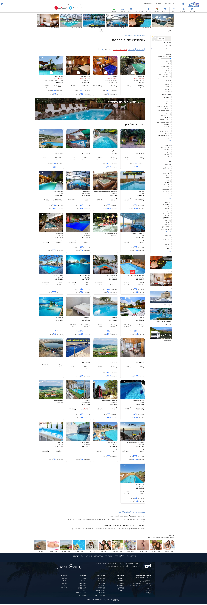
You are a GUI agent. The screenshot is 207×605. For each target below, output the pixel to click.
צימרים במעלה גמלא (100, 595)
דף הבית (149, 589)
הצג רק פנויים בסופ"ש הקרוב (120, 49)
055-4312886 (59, 321)
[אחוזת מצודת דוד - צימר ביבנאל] (51, 231)
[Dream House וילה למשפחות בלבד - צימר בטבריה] (132, 440)
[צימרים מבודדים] (66, 549)
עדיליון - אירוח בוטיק (112, 442)
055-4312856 (59, 237)
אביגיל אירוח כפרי (113, 359)
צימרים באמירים (101, 578)
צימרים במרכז (121, 580)
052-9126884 (86, 195)
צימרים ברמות (102, 592)
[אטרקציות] (114, 10)
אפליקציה (74, 4)
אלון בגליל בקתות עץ (85, 275)
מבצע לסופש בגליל (146, 27)
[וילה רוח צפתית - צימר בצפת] (132, 357)
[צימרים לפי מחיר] (130, 549)
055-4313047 (140, 279)
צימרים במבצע (82, 578)
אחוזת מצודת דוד (58, 233)
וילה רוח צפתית (140, 359)
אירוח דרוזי (148, 11)
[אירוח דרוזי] (148, 10)
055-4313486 (113, 279)
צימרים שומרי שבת (117, 551)
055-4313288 (86, 363)
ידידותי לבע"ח (91, 551)
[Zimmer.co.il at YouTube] (70, 564)
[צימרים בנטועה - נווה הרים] (132, 315)
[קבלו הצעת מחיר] (75, 9)
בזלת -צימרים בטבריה (85, 442)
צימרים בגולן (121, 589)
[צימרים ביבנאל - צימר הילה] (51, 440)
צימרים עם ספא (53, 551)
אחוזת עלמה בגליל (58, 192)
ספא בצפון (64, 584)
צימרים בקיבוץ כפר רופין (57, 359)
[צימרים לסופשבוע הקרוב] (59, 9)
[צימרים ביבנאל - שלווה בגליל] (132, 190)
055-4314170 (59, 446)
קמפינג (84, 590)
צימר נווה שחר (114, 317)
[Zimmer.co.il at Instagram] (75, 566)
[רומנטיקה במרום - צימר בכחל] (105, 148)
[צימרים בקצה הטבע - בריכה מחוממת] (94, 15)
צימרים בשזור (102, 582)
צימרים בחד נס (101, 580)
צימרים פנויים (192, 11)
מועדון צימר (148, 592)
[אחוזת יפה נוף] (117, 15)
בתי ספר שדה (82, 594)
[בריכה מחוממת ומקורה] (71, 15)
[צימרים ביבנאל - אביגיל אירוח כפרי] (105, 357)
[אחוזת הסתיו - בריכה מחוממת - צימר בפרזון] (78, 357)
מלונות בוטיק (64, 585)
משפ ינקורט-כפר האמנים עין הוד (109, 401)
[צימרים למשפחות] (169, 549)
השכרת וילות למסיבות (62, 582)
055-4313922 (141, 82)
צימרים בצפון (168, 4)
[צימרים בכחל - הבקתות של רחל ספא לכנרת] (132, 231)
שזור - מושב (107, 80)
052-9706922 (59, 82)
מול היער (142, 150)
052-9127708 (113, 195)
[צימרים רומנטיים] (156, 549)
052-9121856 (113, 154)
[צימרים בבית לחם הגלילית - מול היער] (132, 148)
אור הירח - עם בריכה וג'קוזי (111, 275)
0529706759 (141, 195)
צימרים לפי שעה (143, 551)
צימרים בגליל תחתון (127, 35)
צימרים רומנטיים (156, 551)
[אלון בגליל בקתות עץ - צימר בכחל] (78, 273)
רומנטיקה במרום (113, 150)
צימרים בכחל (102, 584)
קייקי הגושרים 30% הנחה (111, 233)
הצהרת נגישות (98, 556)
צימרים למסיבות (104, 551)
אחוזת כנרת (87, 317)
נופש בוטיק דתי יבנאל (85, 150)
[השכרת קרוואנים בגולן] (161, 338)
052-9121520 (140, 154)
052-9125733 (86, 237)
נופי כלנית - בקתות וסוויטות (56, 150)
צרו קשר (69, 4)
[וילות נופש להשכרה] (174, 10)
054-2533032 (86, 82)
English (81, 4)
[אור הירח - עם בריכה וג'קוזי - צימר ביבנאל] (105, 273)
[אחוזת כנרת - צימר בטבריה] (78, 315)
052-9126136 (113, 363)
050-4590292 (59, 279)
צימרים (143, 35)
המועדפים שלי (176, 4)
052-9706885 (86, 404)
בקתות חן (115, 77)
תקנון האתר (108, 556)
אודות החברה (148, 590)
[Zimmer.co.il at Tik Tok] (56, 566)
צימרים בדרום (121, 582)
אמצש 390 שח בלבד (54, 27)
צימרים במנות (102, 594)
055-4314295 (140, 321)
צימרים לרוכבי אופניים (81, 592)
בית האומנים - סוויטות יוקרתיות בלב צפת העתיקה (105, 192)
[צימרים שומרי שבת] (117, 549)
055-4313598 (140, 237)
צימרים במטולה (101, 585)
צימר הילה (60, 442)
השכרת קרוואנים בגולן (167, 340)
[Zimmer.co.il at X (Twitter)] (61, 566)
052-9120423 (113, 321)
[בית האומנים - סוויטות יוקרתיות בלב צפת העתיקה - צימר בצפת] (105, 190)
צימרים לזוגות (159, 4)
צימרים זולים (83, 580)
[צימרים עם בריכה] (183, 10)
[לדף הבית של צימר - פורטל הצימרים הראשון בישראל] (147, 568)
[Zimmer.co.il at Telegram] (65, 566)
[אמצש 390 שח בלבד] (48, 15)
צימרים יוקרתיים (165, 11)
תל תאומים (53, 80)
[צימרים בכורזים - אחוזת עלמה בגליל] (51, 190)
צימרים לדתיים (131, 11)
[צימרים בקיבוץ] (122, 10)
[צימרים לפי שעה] (143, 549)
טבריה (135, 80)
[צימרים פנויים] (192, 10)
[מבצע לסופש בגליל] (140, 15)
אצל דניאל (87, 401)
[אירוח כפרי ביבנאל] (51, 399)
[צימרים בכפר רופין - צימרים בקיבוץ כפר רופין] (51, 357)
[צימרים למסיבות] (105, 549)
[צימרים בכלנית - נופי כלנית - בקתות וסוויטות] (51, 148)
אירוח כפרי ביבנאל (58, 401)
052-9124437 (113, 446)
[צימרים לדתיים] (131, 10)
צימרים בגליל (121, 590)
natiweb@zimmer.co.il (145, 587)
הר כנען (171, 322)
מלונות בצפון (64, 587)
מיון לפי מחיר (132, 49)
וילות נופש (64, 578)
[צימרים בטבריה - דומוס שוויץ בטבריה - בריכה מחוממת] (132, 273)
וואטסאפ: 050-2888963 (145, 582)
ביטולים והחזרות (119, 556)
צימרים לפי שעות (139, 11)
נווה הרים (142, 317)
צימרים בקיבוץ (122, 11)
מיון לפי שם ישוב (140, 49)
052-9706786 (113, 404)
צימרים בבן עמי (101, 587)
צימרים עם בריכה (183, 11)
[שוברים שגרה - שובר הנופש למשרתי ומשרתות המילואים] (156, 10)
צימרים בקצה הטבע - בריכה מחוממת (96, 27)
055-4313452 (59, 154)
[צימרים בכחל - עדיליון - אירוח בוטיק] (105, 440)
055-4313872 (140, 446)
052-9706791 (140, 363)
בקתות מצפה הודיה (85, 77)
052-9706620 (86, 154)
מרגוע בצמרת (59, 317)
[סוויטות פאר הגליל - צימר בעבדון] (132, 482)
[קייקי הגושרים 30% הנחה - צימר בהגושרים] (105, 231)
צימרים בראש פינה (100, 590)
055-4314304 (86, 321)
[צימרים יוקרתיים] (165, 10)
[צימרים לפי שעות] (140, 10)
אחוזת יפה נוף (124, 27)
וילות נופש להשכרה (174, 12)
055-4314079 (140, 404)
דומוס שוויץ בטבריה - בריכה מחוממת (136, 275)
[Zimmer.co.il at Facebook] (79, 566)
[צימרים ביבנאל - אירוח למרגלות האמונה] (132, 399)
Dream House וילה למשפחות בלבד (135, 442)
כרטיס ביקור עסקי (78, 556)
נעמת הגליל (87, 233)
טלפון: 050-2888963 (146, 580)
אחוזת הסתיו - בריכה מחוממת (83, 359)
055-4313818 (140, 488)
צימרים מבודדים (66, 551)
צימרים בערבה (120, 585)
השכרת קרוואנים (138, 4)
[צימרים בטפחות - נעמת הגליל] (78, 231)
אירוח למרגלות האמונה (138, 401)
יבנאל (81, 80)
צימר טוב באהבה (59, 77)
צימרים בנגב (121, 584)
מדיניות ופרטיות (131, 556)
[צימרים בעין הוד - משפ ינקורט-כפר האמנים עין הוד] (105, 399)
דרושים (149, 594)
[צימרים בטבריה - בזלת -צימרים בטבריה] (78, 440)
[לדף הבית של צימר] (193, 7)
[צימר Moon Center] (161, 302)
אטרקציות (114, 11)
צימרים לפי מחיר (130, 551)
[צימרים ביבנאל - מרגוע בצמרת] (51, 315)
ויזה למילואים (156, 11)
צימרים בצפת (102, 589)
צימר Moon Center (168, 304)
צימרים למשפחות (148, 4)
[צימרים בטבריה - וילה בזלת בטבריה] (51, 273)
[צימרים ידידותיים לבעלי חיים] (92, 549)
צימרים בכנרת (121, 587)
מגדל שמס (170, 305)
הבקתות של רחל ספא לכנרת (137, 233)
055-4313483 (59, 195)
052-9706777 (86, 279)
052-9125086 (113, 82)
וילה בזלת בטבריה (58, 275)
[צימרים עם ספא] (53, 549)
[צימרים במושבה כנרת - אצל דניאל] (78, 399)
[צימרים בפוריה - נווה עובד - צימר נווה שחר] (105, 315)
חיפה (171, 288)
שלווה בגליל (141, 192)
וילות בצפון (64, 580)
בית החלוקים (141, 77)
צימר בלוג (89, 556)
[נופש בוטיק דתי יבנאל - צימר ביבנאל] (78, 148)
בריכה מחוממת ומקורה (76, 27)
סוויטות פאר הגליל (140, 484)
